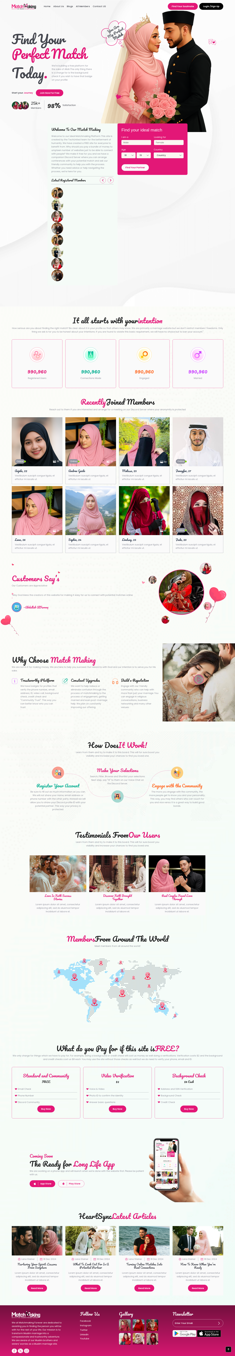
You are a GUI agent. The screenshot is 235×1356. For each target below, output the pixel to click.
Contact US (99, 6)
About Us (58, 6)
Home (47, 6)
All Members (83, 6)
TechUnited (74, 139)
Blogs (70, 6)
